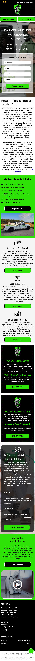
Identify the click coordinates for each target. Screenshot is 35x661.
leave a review (23, 481)
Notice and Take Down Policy (11, 654)
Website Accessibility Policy (25, 654)
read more (27, 500)
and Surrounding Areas (9, 617)
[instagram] (6, 630)
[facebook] (2, 630)
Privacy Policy (4, 653)
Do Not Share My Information (17, 653)
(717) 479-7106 (7, 626)
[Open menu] (32, 10)
